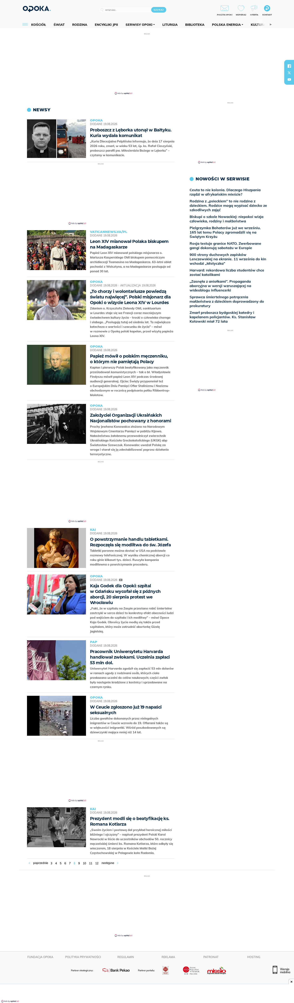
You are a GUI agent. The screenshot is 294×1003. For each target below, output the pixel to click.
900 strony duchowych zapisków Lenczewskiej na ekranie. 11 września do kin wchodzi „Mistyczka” (228, 259)
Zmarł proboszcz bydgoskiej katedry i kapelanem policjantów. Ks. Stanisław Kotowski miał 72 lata (223, 317)
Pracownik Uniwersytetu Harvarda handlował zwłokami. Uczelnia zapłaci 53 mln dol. (130, 657)
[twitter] (289, 73)
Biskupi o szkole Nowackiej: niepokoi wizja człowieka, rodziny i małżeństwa (226, 218)
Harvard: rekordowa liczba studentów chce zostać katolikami (227, 272)
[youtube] (289, 79)
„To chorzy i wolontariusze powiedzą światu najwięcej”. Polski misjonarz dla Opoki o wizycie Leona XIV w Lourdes (130, 297)
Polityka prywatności (83, 957)
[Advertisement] (147, 64)
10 (84, 863)
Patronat (211, 957)
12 (96, 863)
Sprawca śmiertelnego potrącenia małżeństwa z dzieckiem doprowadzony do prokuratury (227, 301)
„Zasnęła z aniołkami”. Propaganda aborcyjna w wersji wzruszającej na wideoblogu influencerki (220, 285)
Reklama (168, 957)
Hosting (253, 957)
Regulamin (125, 957)
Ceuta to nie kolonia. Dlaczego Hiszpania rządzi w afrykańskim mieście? (225, 192)
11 (90, 863)
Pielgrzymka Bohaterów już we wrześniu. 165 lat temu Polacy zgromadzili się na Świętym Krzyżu (225, 232)
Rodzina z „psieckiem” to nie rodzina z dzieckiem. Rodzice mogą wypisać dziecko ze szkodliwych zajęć (228, 205)
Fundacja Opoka (40, 957)
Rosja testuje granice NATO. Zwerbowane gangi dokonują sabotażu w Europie (225, 245)
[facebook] (289, 66)
